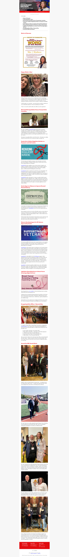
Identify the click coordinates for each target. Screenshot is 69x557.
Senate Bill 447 (23, 256)
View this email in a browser (34, 14)
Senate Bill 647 (31, 208)
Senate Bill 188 (23, 165)
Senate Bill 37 (31, 129)
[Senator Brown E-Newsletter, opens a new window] (34, 6)
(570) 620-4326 (34, 545)
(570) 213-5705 (43, 546)
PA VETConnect (36, 256)
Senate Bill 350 (23, 177)
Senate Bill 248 (23, 247)
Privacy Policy (45, 555)
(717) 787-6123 (26, 545)
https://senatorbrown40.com (37, 555)
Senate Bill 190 (23, 170)
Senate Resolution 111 (24, 326)
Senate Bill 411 (23, 265)
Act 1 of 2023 (31, 291)
